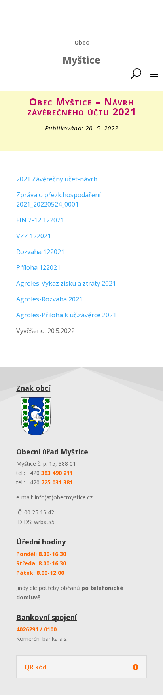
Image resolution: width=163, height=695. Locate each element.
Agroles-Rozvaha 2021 (49, 299)
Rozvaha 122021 (40, 251)
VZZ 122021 (33, 236)
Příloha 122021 (38, 267)
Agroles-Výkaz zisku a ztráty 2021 (66, 283)
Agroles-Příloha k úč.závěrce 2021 (66, 315)
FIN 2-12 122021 (40, 220)
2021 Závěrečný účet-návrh (56, 179)
